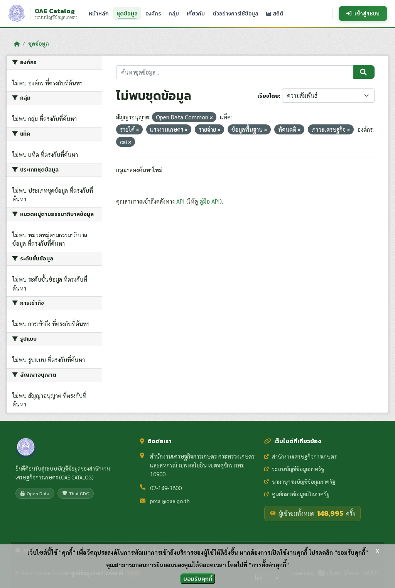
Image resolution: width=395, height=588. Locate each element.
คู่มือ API (209, 201)
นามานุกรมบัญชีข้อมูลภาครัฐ (303, 481)
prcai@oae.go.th (170, 500)
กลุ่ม (174, 13)
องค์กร (153, 13)
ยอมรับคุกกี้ (197, 578)
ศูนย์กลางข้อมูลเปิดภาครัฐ (300, 493)
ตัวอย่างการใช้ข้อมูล (235, 13)
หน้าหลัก (99, 13)
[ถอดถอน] (211, 118)
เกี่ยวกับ (196, 13)
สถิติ (278, 13)
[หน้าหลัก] (17, 43)
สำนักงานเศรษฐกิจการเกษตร (304, 456)
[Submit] (364, 72)
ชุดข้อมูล (127, 13)
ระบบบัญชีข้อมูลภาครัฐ (298, 468)
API (180, 201)
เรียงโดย (268, 96)
